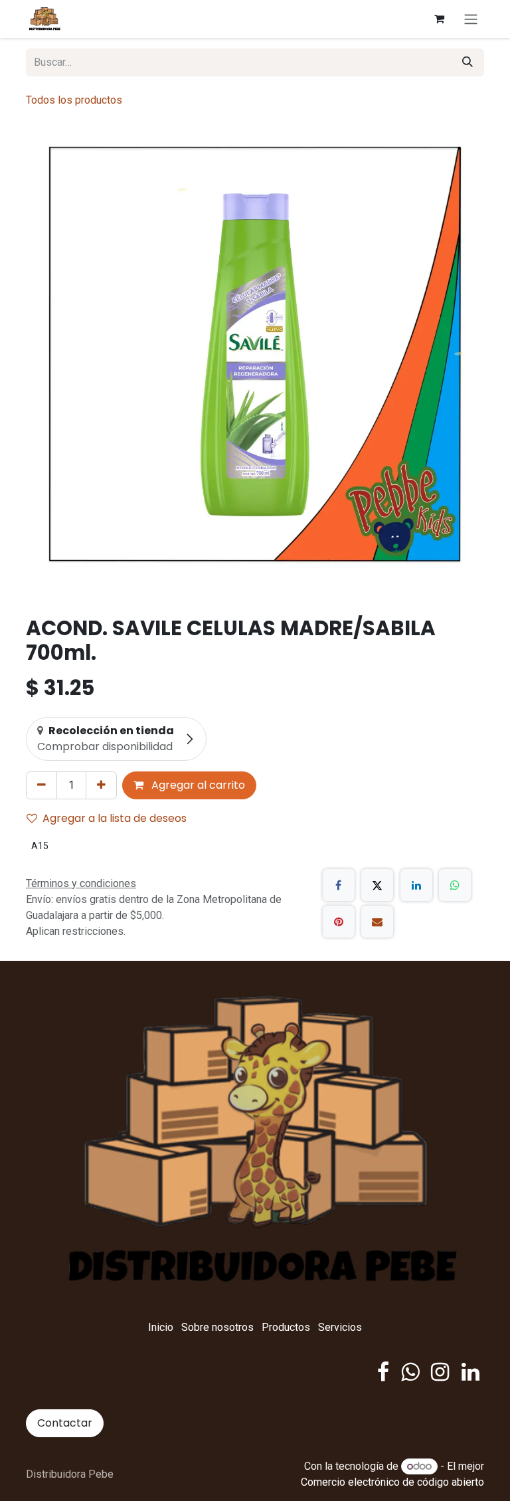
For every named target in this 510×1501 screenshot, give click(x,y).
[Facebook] (339, 885)
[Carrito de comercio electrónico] (439, 18)
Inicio (160, 1327)
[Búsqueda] (467, 62)
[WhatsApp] (455, 885)
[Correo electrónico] (377, 922)
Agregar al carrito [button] (197, 785)
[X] (377, 885)
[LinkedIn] (416, 885)
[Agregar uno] (101, 785)
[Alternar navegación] (471, 19)
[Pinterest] (339, 922)
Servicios (340, 1327)
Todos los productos (74, 100)
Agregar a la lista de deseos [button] (114, 818)
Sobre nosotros (217, 1327)
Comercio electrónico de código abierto (392, 1482)
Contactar (64, 1423)
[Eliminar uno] (41, 785)
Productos (286, 1327)
